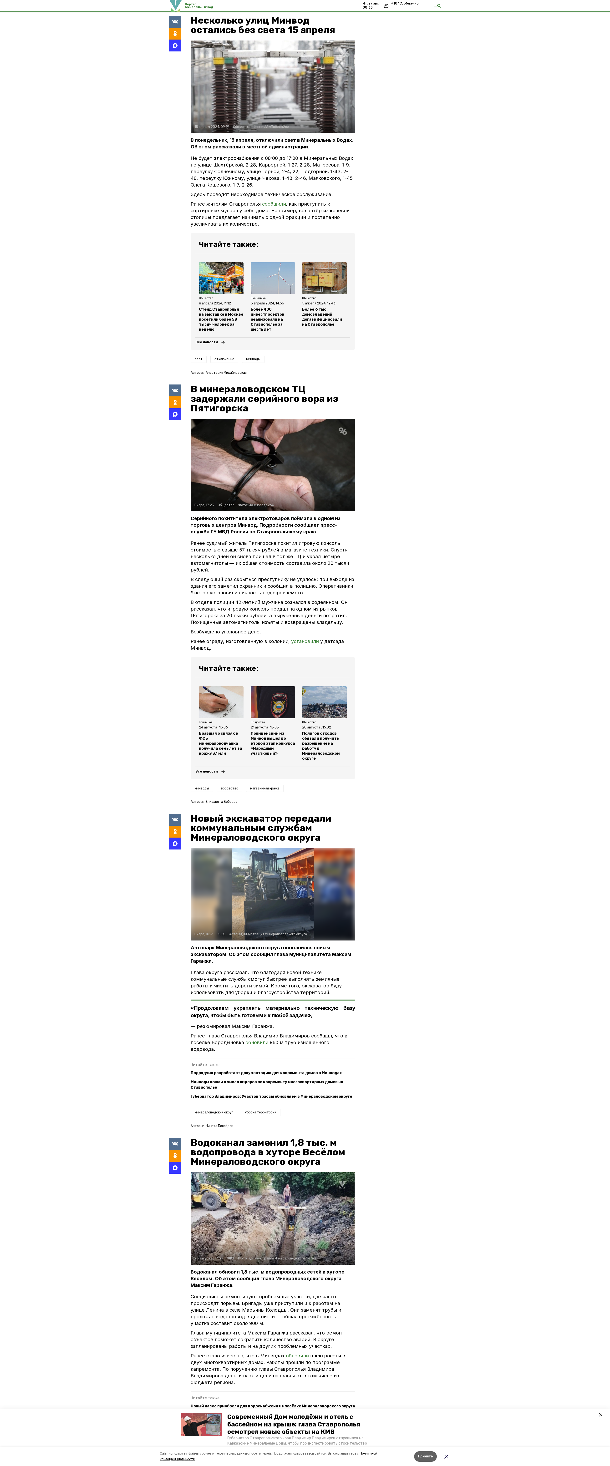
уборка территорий (260, 1112)
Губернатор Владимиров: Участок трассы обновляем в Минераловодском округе (271, 1096)
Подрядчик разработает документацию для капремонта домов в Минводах (266, 1073)
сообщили (274, 204)
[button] (201, 1424)
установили (305, 641)
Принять (425, 1456)
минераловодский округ (214, 1112)
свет (199, 359)
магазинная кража (265, 788)
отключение (224, 359)
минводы (253, 359)
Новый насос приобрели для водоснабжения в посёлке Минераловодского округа (273, 1406)
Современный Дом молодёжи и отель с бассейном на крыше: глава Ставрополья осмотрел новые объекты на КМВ (293, 1424)
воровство (229, 788)
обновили (257, 1042)
